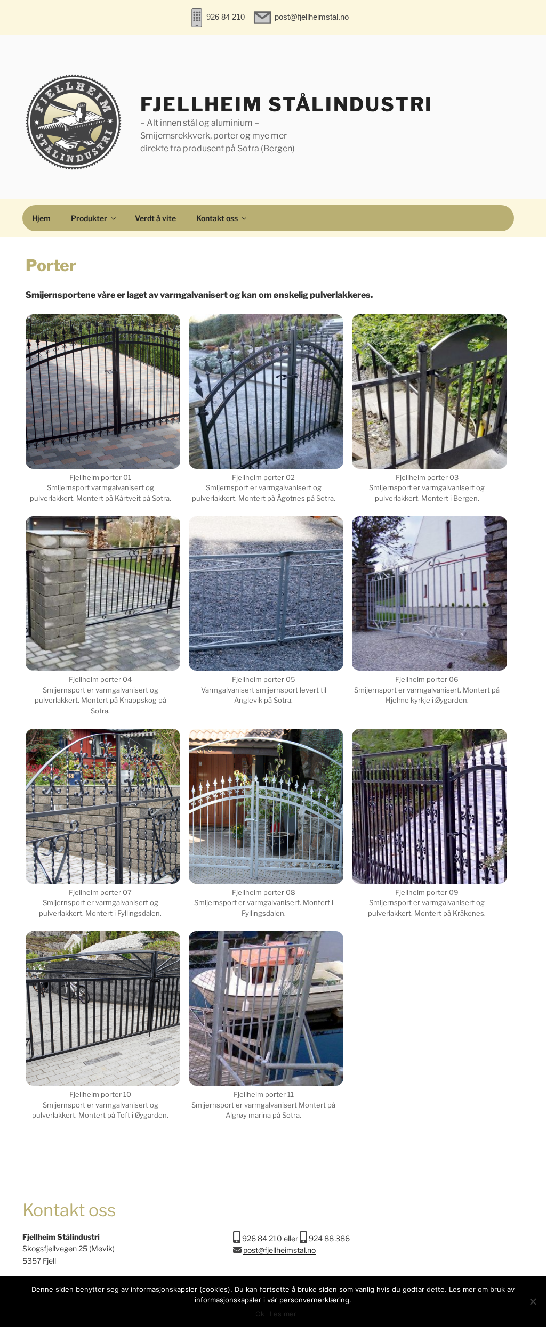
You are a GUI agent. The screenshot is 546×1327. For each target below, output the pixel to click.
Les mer (283, 1313)
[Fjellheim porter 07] (103, 806)
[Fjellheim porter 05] (266, 593)
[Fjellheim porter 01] (103, 391)
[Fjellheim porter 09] (429, 806)
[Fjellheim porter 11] (266, 1008)
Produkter (89, 218)
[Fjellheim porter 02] (266, 391)
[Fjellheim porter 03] (429, 391)
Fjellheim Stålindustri (286, 104)
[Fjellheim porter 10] (103, 1008)
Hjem (41, 218)
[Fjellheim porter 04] (103, 593)
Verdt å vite (155, 218)
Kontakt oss (217, 218)
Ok (259, 1313)
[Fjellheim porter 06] (429, 593)
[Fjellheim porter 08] (266, 806)
